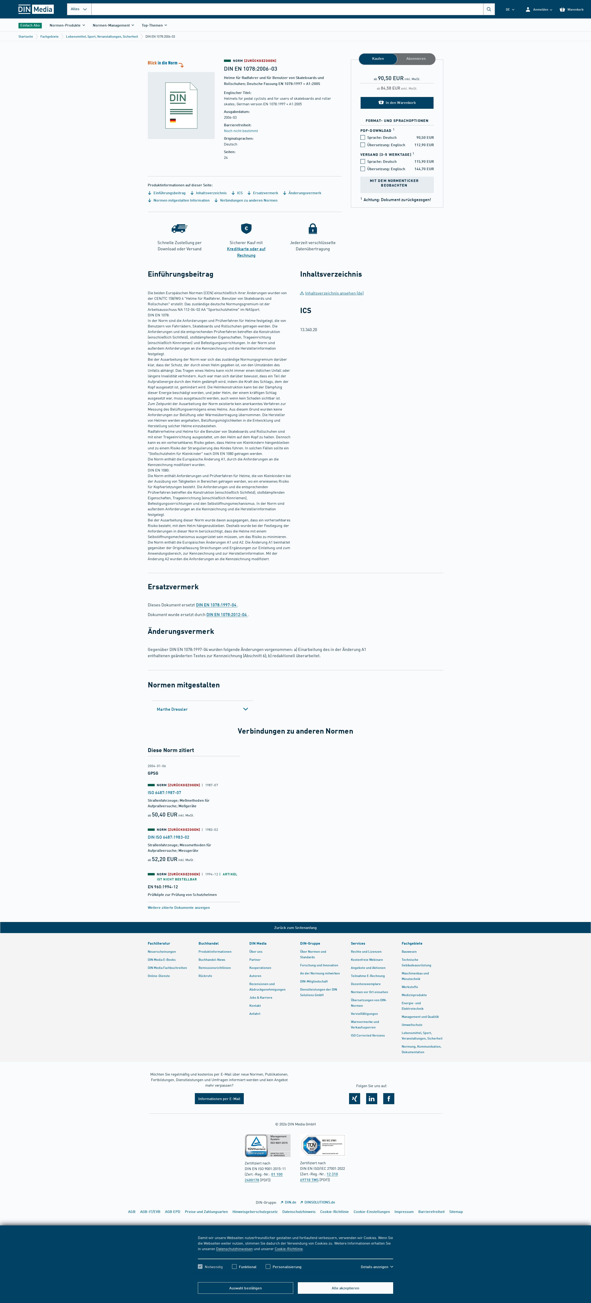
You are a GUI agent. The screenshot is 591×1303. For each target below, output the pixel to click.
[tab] (202, 709)
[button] (538, 9)
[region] (295, 1256)
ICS (239, 192)
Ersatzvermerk (265, 192)
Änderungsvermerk (304, 192)
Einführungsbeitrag (169, 192)
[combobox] (293, 9)
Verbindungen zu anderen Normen (248, 200)
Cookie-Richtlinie (289, 1248)
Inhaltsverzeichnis (210, 192)
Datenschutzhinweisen (234, 1248)
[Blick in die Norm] (181, 99)
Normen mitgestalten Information (181, 200)
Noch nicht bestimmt (241, 130)
